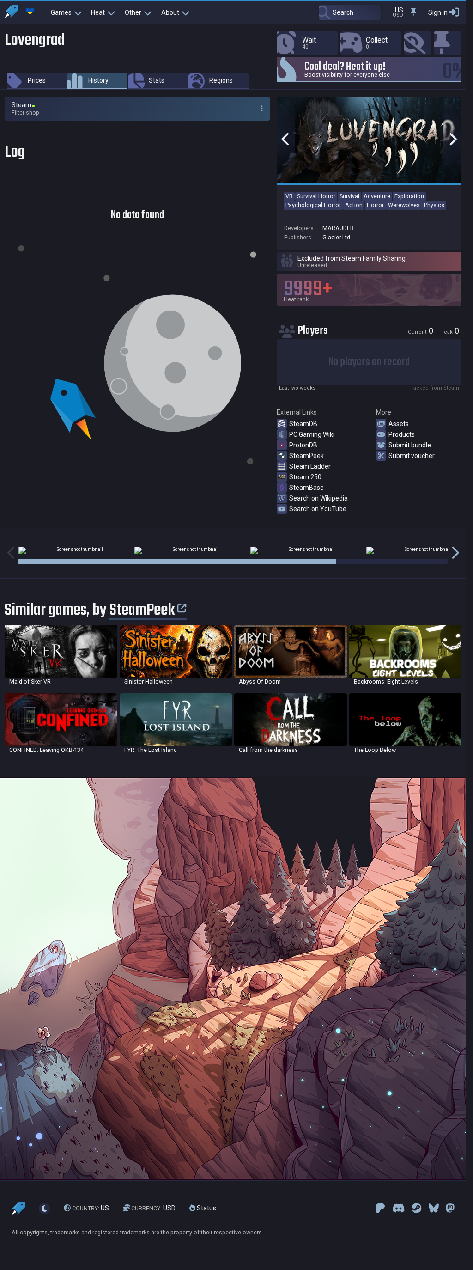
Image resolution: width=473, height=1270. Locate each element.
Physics (434, 204)
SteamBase (306, 487)
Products (401, 434)
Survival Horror (316, 196)
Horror (375, 204)
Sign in (438, 12)
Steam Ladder (310, 466)
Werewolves (404, 204)
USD (153, 1208)
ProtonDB (303, 445)
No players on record (369, 362)
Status (205, 1208)
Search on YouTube (317, 509)
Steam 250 (305, 477)
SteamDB (303, 423)
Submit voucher (411, 455)
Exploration (409, 196)
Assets (398, 423)
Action (354, 204)
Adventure (377, 196)
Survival (349, 196)
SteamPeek (306, 455)
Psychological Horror (313, 204)
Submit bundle (409, 445)
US (90, 1208)
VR (289, 196)
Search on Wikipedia (318, 498)
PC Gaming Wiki (311, 434)
